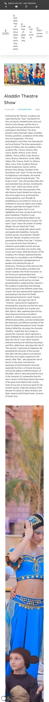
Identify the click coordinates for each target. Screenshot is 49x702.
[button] (6, 698)
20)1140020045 (30, 3)
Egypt (37, 109)
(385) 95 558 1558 (15, 3)
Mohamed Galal (25, 109)
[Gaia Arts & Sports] (5, 32)
